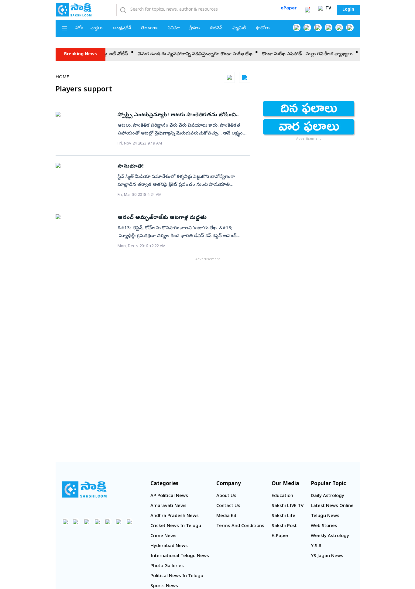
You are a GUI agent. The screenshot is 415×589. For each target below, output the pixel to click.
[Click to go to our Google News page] (350, 27)
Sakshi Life (283, 516)
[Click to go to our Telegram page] (118, 522)
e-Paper (280, 536)
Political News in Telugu (176, 576)
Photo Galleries (167, 566)
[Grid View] (229, 77)
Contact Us (228, 506)
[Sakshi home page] (84, 489)
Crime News (163, 536)
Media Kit (226, 516)
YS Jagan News (327, 556)
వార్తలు (97, 28)
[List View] (244, 77)
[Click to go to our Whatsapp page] (307, 27)
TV (327, 9)
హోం (79, 28)
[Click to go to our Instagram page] (328, 27)
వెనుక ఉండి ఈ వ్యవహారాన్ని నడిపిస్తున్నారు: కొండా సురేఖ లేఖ (187, 54)
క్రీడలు (195, 28)
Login (348, 10)
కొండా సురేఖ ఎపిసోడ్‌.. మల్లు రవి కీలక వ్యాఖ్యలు (299, 54)
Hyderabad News (169, 546)
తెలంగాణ (149, 28)
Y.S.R (316, 546)
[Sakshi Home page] (74, 9)
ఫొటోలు (263, 28)
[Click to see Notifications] (307, 10)
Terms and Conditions (240, 526)
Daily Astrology (327, 496)
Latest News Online (332, 506)
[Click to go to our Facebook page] (296, 27)
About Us (226, 496)
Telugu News (325, 516)
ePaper (289, 8)
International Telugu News (179, 556)
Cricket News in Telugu (175, 526)
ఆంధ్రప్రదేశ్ (122, 28)
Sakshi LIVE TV (288, 506)
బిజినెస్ (216, 28)
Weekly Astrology (330, 536)
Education (282, 496)
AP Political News (169, 496)
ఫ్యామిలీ (239, 28)
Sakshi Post (284, 526)
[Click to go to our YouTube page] (339, 27)
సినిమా (174, 28)
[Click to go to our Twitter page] (318, 27)
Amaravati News (168, 506)
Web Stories (324, 526)
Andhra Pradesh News (174, 516)
